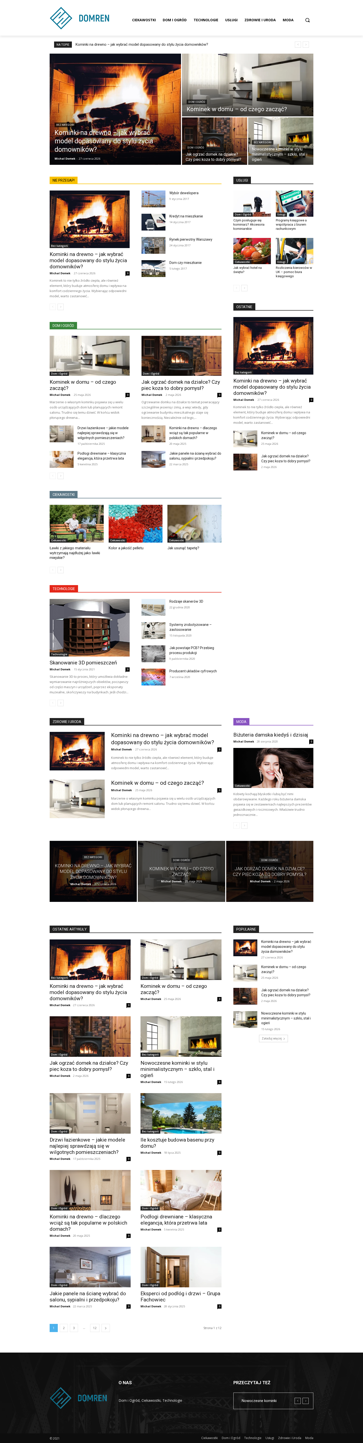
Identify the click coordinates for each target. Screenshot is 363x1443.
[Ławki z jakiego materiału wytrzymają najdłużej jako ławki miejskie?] (77, 524)
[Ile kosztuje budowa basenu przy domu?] (181, 1113)
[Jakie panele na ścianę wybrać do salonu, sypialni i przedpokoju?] (153, 459)
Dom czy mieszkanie (185, 263)
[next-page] (61, 307)
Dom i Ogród (196, 102)
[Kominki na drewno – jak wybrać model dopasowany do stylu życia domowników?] (115, 109)
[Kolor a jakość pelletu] (136, 524)
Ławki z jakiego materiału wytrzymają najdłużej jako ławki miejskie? (75, 553)
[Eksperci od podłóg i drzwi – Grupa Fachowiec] (181, 1267)
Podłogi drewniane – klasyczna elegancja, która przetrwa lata (176, 1220)
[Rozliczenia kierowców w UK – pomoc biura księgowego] (294, 251)
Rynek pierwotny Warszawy (190, 239)
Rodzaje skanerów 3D (186, 601)
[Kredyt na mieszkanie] (153, 222)
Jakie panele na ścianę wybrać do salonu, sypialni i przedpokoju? (88, 1297)
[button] (307, 20)
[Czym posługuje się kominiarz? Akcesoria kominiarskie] (252, 204)
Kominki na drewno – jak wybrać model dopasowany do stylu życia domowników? (142, 44)
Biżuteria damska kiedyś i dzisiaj (270, 735)
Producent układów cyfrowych (193, 671)
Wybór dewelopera (184, 193)
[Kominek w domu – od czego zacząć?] (247, 85)
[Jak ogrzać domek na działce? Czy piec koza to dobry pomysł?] (214, 141)
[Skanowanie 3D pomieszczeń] (90, 628)
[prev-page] (53, 307)
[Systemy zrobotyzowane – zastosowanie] (153, 630)
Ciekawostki (58, 540)
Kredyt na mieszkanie (186, 216)
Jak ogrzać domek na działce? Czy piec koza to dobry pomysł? (180, 385)
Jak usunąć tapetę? (183, 548)
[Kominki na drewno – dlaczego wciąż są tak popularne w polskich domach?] (153, 433)
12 (95, 1328)
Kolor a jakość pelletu (126, 548)
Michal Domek (60, 273)
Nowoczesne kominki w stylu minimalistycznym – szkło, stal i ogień (178, 1069)
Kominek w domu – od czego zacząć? (157, 783)
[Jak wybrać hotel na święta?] (252, 251)
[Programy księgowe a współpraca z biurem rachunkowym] (294, 204)
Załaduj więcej (272, 1038)
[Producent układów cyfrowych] (153, 677)
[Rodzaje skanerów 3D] (153, 607)
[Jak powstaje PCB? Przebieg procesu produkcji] (153, 653)
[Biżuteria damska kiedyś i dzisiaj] (273, 768)
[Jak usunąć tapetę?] (194, 524)
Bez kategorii (65, 125)
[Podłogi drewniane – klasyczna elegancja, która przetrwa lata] (62, 459)
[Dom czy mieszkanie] (153, 268)
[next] (306, 45)
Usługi (281, 214)
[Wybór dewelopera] (153, 199)
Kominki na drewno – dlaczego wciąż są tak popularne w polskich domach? (193, 433)
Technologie (59, 654)
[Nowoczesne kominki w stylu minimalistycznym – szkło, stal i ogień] (280, 141)
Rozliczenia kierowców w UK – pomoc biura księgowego (294, 272)
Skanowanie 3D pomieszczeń (83, 663)
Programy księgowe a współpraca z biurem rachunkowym (291, 224)
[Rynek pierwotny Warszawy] (153, 245)
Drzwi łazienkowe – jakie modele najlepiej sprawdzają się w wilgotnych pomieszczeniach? (103, 433)
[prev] (298, 45)
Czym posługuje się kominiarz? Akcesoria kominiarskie (248, 224)
